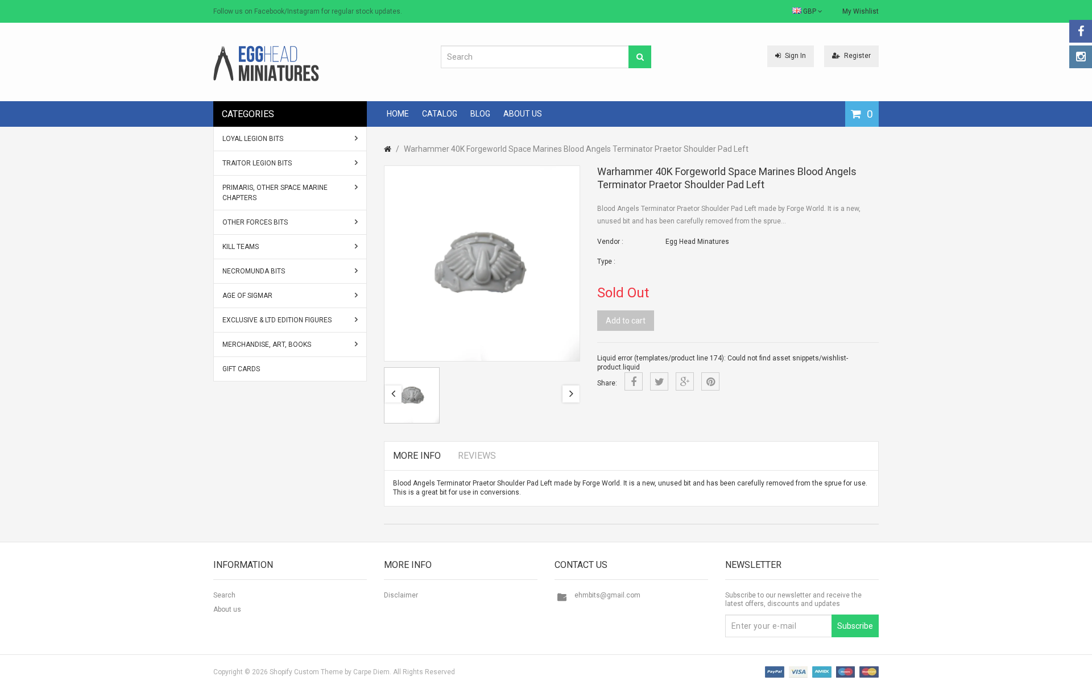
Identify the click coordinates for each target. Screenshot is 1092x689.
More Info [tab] (417, 455)
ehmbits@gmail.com (607, 595)
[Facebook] (1080, 31)
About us (227, 609)
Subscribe (855, 625)
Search (224, 595)
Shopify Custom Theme (306, 672)
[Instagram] (1080, 56)
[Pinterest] (710, 381)
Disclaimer (401, 595)
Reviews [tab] (477, 455)
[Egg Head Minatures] (266, 63)
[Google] (685, 381)
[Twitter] (659, 381)
